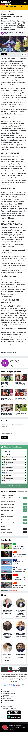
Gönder (4, 437)
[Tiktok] (19, 685)
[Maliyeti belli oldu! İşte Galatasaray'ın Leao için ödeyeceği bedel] (21, 392)
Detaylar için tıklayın (14, 485)
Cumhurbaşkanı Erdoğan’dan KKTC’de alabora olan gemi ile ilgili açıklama (19, 578)
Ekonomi (23, 7)
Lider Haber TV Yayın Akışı (9, 708)
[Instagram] (11, 685)
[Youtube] (17, 685)
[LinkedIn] (14, 685)
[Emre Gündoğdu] (5, 363)
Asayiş (14, 551)
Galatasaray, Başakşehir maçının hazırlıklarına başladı (20, 384)
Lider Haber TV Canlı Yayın (10, 7)
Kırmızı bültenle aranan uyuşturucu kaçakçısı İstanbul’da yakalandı (19, 555)
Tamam (19, 730)
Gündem (15, 575)
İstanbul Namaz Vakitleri (9, 693)
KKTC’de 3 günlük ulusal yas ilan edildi (18, 563)
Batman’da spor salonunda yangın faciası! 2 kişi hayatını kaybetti (19, 586)
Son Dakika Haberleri (8, 700)
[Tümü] (26, 540)
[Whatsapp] (22, 685)
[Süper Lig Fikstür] (26, 491)
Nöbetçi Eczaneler (8, 690)
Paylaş (4, 54)
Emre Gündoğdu (15, 362)
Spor (9, 11)
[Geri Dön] (4, 727)
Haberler (3, 11)
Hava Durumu (6, 691)
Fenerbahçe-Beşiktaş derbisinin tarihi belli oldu (20, 413)
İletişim (4, 706)
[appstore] (14, 712)
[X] (8, 685)
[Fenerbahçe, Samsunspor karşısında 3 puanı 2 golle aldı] (7, 377)
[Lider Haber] (6, 2)
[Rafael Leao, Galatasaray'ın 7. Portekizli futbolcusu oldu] (7, 392)
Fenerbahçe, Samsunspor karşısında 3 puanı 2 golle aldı (20, 547)
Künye (10, 706)
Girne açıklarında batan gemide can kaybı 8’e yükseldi (20, 571)
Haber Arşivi (6, 702)
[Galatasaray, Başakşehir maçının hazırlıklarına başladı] (21, 377)
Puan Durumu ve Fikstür (9, 696)
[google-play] (14, 717)
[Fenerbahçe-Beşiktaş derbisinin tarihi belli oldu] (21, 407)
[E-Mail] (11, 365)
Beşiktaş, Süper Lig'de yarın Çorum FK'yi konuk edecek (6, 413)
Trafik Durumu (6, 695)
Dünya (14, 559)
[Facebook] (5, 685)
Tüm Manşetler (7, 698)
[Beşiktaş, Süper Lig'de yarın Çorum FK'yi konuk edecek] (7, 407)
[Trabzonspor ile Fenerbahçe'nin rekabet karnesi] (14, 44)
